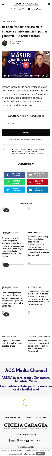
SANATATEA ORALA (34, 232)
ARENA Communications (36, 149)
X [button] (49, 451)
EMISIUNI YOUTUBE (9, 21)
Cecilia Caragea (31, 151)
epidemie (32, 153)
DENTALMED (6, 232)
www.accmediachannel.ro (17, 105)
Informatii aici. (29, 454)
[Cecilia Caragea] (26, 4)
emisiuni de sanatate (19, 153)
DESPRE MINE (41, 417)
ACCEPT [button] (40, 454)
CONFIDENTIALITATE (13, 417)
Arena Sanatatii (17, 151)
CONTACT (28, 417)
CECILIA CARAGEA (18, 41)
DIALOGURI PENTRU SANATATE (39, 336)
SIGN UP (26, 132)
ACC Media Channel (19, 149)
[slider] (15, 75)
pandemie (40, 153)
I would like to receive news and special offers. (27, 139)
